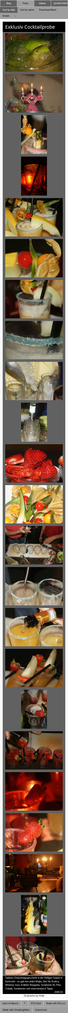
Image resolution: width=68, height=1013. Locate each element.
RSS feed (36, 1003)
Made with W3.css (55, 1003)
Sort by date (9, 9)
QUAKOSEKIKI (61, 3)
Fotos (25, 3)
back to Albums (11, 1003)
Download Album (47, 9)
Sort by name (27, 9)
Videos (42, 3)
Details (6, 15)
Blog (8, 3)
